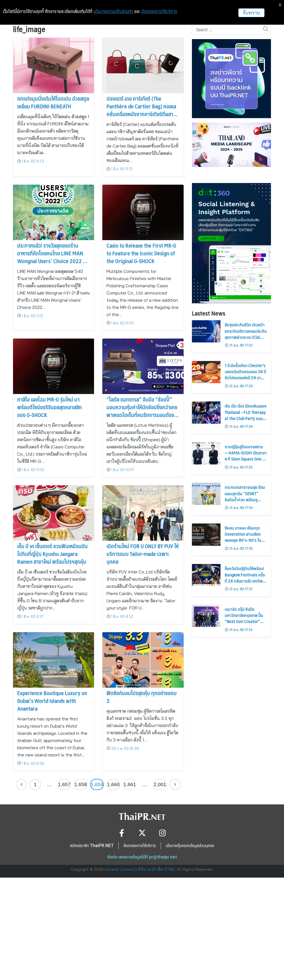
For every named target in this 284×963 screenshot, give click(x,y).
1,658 (80, 784)
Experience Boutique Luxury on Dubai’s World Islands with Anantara (52, 700)
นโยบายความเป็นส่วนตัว (113, 11)
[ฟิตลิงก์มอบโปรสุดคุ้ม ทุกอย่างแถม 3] (142, 660)
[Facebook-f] (121, 833)
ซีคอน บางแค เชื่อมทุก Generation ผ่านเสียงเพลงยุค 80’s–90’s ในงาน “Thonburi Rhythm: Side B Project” (245, 540)
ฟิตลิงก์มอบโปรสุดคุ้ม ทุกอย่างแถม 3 (141, 696)
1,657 (64, 784)
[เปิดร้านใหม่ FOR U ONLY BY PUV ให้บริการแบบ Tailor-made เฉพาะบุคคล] (142, 513)
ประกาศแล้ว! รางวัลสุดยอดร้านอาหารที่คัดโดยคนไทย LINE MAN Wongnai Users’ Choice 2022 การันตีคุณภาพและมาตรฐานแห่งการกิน (52, 261)
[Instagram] (162, 833)
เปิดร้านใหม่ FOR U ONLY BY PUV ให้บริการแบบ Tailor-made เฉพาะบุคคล (142, 553)
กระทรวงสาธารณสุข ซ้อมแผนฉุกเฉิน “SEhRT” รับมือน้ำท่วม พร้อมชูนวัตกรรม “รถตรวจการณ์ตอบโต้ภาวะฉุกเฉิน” (245, 499)
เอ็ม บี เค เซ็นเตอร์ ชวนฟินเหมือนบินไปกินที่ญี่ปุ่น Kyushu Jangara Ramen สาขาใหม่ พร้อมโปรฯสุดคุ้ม (52, 553)
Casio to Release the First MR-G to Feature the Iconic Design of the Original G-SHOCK (141, 253)
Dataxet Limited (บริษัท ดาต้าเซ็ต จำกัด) (140, 869)
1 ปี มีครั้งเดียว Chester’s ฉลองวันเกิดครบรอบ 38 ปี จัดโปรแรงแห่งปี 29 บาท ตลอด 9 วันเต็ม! (245, 375)
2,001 (160, 784)
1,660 (113, 784)
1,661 (129, 784)
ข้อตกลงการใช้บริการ (159, 11)
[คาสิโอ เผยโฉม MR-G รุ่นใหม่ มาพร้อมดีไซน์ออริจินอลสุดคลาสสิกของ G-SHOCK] (53, 366)
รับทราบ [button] (251, 13)
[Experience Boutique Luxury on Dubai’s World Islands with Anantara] (53, 660)
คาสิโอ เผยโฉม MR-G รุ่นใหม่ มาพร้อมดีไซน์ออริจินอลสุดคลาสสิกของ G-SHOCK (49, 407)
